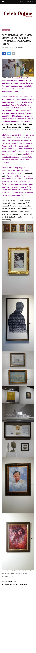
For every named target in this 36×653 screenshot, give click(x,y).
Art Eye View (6, 30)
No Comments (20, 47)
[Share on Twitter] (9, 54)
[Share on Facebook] (4, 54)
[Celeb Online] (18, 13)
